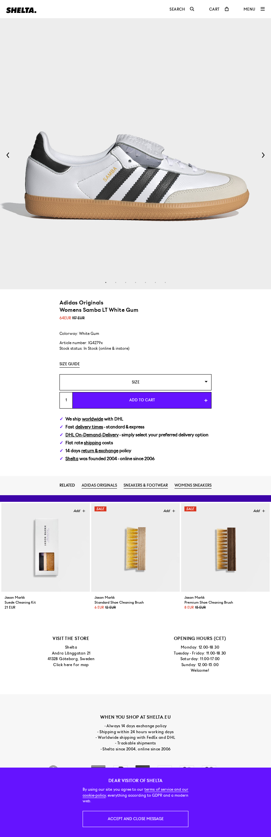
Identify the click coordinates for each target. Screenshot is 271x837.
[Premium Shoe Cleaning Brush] (225, 547)
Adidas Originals (99, 485)
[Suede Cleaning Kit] (45, 547)
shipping (92, 442)
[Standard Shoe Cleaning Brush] (135, 547)
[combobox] (135, 382)
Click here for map (71, 664)
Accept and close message (136, 819)
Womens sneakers (193, 485)
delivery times (89, 426)
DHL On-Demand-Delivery (92, 434)
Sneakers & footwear (146, 485)
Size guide (69, 364)
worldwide (92, 419)
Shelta (71, 458)
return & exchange (99, 450)
